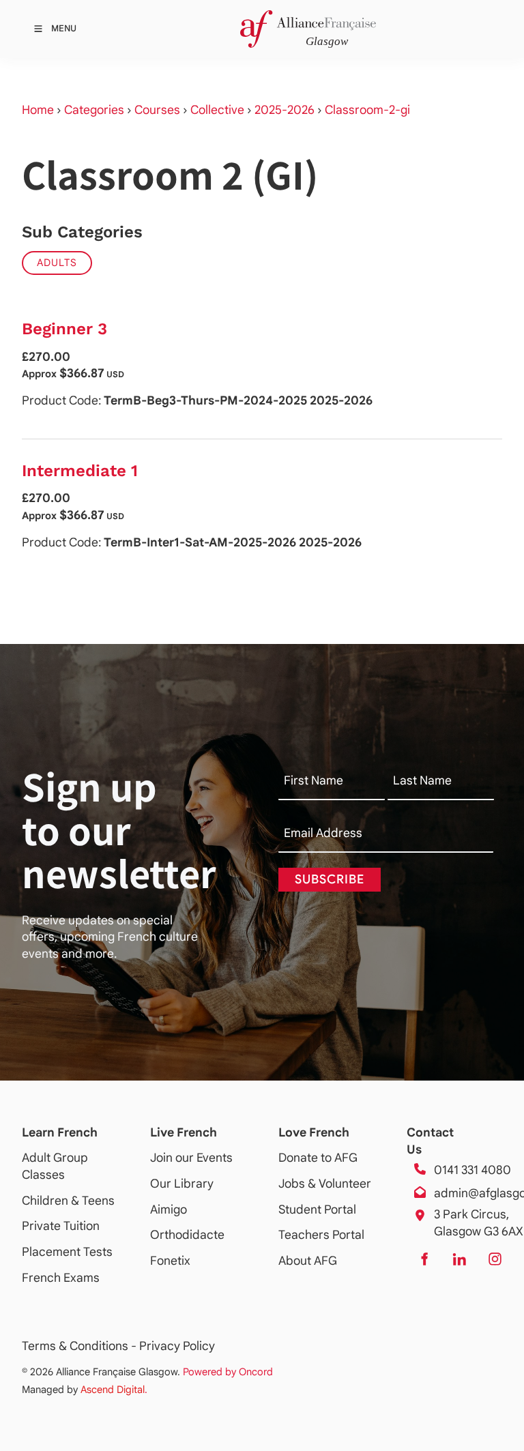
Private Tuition (61, 1225)
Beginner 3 (64, 328)
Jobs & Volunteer (324, 1183)
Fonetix (170, 1260)
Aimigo (168, 1209)
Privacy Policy (177, 1345)
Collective (217, 109)
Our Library (182, 1183)
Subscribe (329, 879)
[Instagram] (495, 1259)
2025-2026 (284, 109)
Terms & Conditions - (80, 1345)
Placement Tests (67, 1251)
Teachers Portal (321, 1234)
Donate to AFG (318, 1157)
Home (38, 109)
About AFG (307, 1260)
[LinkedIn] (459, 1259)
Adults (57, 263)
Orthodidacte (187, 1234)
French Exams (61, 1277)
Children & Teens (68, 1200)
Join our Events (191, 1157)
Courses (157, 109)
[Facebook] (424, 1259)
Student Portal (317, 1209)
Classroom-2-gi (367, 109)
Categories (94, 109)
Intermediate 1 (80, 470)
